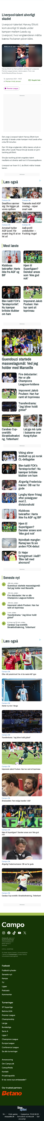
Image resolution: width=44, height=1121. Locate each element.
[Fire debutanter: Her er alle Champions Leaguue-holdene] (9, 378)
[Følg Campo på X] (25, 933)
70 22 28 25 (34, 1114)
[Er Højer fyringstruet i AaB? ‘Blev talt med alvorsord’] (9, 556)
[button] (22, 56)
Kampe (5, 978)
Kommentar (7, 994)
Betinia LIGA (7, 1011)
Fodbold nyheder (9, 970)
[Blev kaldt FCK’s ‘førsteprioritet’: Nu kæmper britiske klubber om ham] (11, 292)
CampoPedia (7, 1068)
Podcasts (5, 990)
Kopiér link (36, 80)
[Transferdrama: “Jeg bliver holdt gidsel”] (9, 407)
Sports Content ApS (8, 940)
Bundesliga (6, 1027)
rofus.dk (31, 1117)
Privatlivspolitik (8, 1076)
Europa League (8, 1043)
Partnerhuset (13, 954)
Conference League (10, 1047)
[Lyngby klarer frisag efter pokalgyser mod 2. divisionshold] (9, 498)
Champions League (10, 1039)
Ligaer (4, 986)
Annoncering (7, 1060)
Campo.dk (5, 938)
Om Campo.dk (8, 1064)
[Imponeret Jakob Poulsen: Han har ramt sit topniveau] (32, 292)
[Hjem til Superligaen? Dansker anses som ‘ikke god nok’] (32, 257)
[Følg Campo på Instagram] (3, 933)
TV (3, 982)
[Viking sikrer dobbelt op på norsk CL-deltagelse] (9, 456)
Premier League (12, 88)
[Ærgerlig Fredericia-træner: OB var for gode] (9, 485)
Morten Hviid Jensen (13, 81)
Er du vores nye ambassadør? (14, 1080)
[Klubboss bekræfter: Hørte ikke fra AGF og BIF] (11, 257)
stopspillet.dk (9, 1117)
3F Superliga (7, 1007)
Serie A (5, 1031)
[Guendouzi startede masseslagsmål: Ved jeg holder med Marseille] (22, 342)
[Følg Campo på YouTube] (19, 933)
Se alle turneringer (10, 1051)
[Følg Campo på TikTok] (14, 933)
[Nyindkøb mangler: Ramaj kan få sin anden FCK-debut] (9, 543)
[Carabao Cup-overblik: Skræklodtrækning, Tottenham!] (11, 420)
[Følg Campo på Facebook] (9, 933)
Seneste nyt (7, 974)
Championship (8, 1019)
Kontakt (5, 1072)
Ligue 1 (5, 1035)
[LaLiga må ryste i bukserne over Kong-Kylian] (32, 420)
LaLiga (4, 1023)
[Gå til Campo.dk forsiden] (13, 928)
